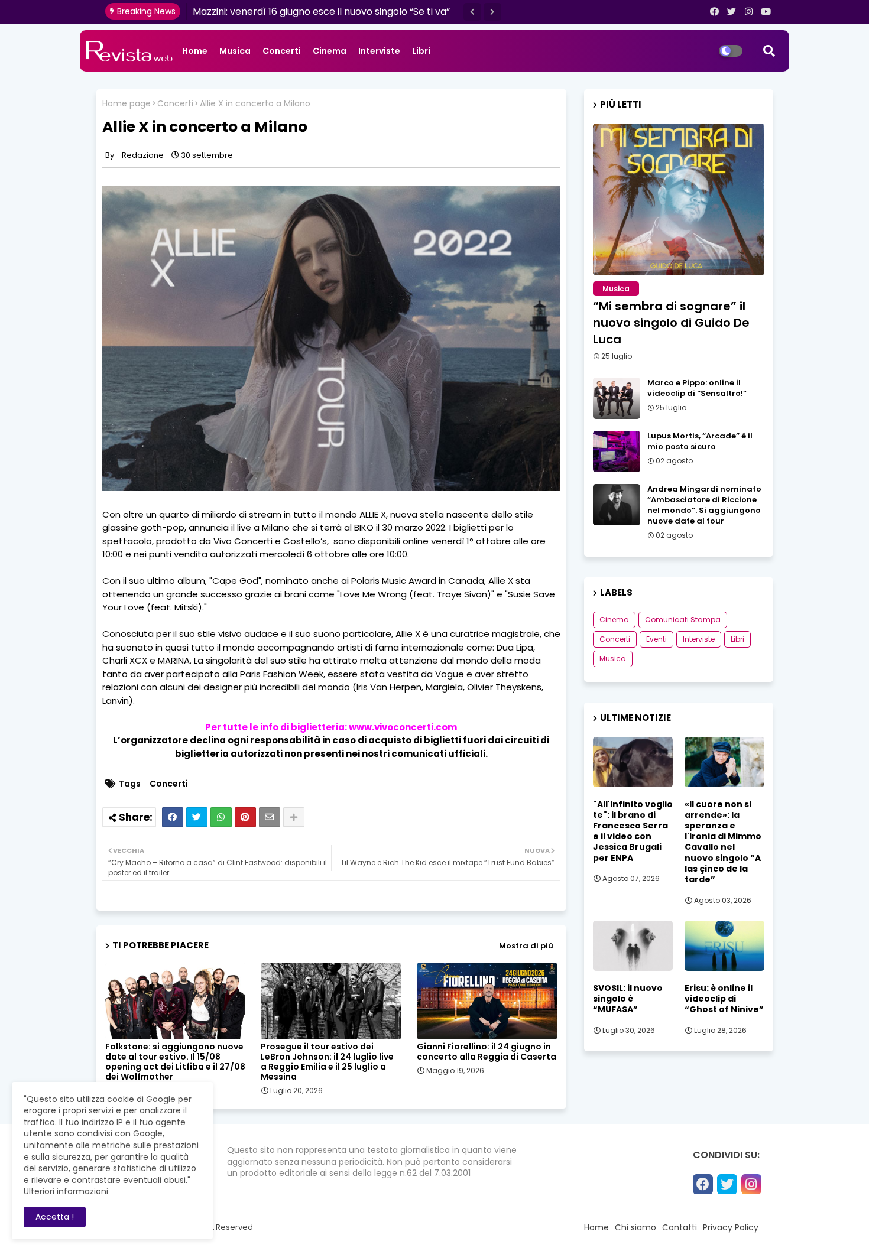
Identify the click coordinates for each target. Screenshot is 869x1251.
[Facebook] (172, 817)
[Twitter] (196, 817)
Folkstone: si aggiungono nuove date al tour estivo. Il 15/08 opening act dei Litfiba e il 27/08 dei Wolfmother (175, 1062)
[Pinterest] (245, 817)
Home (194, 51)
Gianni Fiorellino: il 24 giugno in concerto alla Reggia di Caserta (486, 1052)
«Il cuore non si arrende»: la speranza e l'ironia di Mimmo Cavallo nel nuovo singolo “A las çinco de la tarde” (723, 842)
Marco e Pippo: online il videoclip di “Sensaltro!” (697, 388)
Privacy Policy (730, 1227)
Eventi (656, 639)
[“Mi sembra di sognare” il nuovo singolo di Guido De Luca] (678, 199)
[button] (472, 12)
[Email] (269, 817)
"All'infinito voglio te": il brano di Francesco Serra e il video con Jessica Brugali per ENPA (633, 831)
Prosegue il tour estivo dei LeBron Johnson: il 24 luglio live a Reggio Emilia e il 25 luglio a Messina (327, 1062)
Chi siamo (635, 1227)
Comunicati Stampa (683, 620)
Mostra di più (526, 945)
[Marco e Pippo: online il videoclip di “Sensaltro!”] (616, 398)
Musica (235, 51)
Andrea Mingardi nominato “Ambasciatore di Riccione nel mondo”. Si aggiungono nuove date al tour (704, 505)
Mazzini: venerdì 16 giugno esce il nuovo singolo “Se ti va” (321, 11)
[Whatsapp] (221, 817)
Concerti (281, 51)
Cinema (329, 51)
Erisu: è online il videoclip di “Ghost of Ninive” (724, 999)
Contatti (679, 1227)
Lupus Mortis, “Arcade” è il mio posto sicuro (700, 441)
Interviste (379, 51)
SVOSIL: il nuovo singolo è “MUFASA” (628, 999)
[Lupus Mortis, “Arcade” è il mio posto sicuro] (616, 451)
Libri (421, 51)
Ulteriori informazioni (66, 1191)
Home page (126, 103)
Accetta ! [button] (54, 1217)
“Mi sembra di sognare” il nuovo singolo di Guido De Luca (671, 322)
